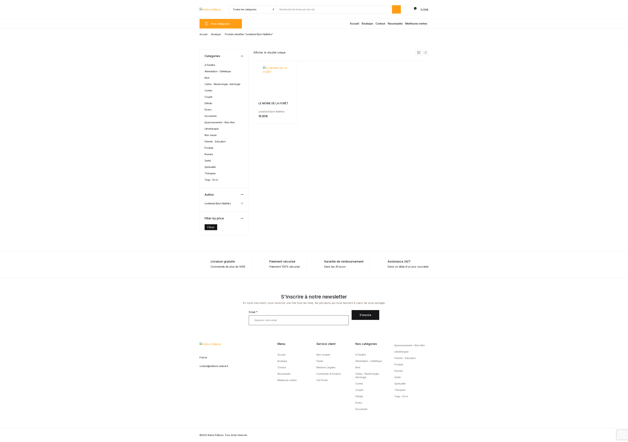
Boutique (367, 23)
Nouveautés (395, 23)
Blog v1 (4, 288)
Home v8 (5, 190)
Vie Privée (322, 380)
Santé (208, 160)
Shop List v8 (8, 280)
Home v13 (6, 209)
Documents (211, 116)
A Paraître (210, 65)
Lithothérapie (212, 128)
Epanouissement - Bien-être (220, 122)
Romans (209, 154)
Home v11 (6, 202)
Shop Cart (6, 241)
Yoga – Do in (401, 396)
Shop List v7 (8, 276)
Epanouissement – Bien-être (409, 345)
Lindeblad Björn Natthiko (271, 111)
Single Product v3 (11, 221)
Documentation (9, 154)
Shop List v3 (7, 260)
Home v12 (6, 205)
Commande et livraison (328, 373)
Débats (208, 103)
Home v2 (5, 166)
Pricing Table (8, 323)
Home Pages (13, 121)
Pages (8, 19)
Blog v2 (4, 292)
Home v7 (5, 186)
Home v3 (5, 170)
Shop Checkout (9, 245)
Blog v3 (4, 296)
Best (207, 77)
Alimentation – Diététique (368, 361)
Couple (208, 96)
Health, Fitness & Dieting (20, 79)
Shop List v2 (7, 256)
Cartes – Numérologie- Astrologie (367, 375)
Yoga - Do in (211, 179)
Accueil (354, 23)
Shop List (6, 143)
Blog (3, 147)
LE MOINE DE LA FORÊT (273, 103)
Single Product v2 (11, 217)
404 (2, 300)
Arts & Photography (17, 28)
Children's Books (15, 45)
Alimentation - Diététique (218, 71)
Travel (9, 113)
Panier (319, 361)
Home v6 (5, 182)
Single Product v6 (11, 233)
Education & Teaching (18, 70)
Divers (208, 109)
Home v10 (6, 198)
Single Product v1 (11, 213)
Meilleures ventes (416, 23)
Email (253, 312)
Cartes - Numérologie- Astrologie (222, 84)
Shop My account (11, 249)
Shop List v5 (7, 268)
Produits (209, 147)
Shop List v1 (7, 253)
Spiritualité (210, 167)
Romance (11, 96)
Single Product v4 (11, 225)
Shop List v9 (8, 284)
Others (4, 151)
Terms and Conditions (13, 327)
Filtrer (211, 227)
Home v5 (5, 178)
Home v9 (5, 194)
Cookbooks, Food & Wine (20, 62)
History (9, 87)
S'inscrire (365, 315)
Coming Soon (8, 311)
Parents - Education (215, 141)
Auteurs (5, 307)
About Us (6, 304)
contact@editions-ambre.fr (214, 366)
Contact (380, 23)
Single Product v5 (11, 229)
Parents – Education (405, 358)
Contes (208, 90)
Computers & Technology (21, 53)
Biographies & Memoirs (19, 36)
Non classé (211, 135)
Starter (4, 158)
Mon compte (323, 354)
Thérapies (210, 173)
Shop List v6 (8, 272)
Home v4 (6, 174)
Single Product (14, 130)
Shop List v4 (8, 264)
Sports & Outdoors (16, 104)
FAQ (2, 319)
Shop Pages (7, 139)
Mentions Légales (325, 367)
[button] (410, 9)
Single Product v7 (11, 237)
